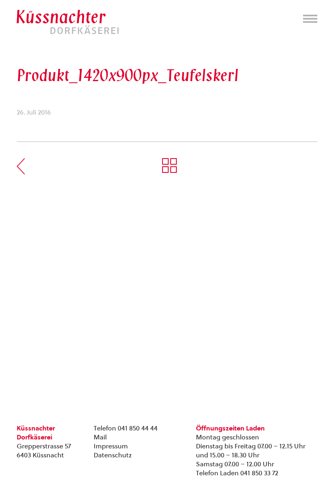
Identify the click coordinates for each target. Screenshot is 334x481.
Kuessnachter (68, 22)
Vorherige (21, 166)
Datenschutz (113, 455)
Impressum (111, 446)
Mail (100, 437)
